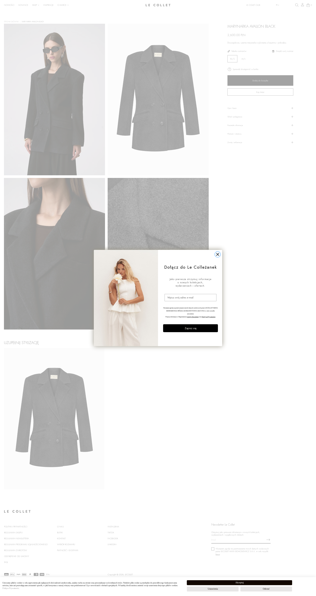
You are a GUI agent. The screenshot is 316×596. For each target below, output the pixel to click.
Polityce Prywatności (10, 588)
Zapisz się (191, 328)
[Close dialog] (218, 254)
